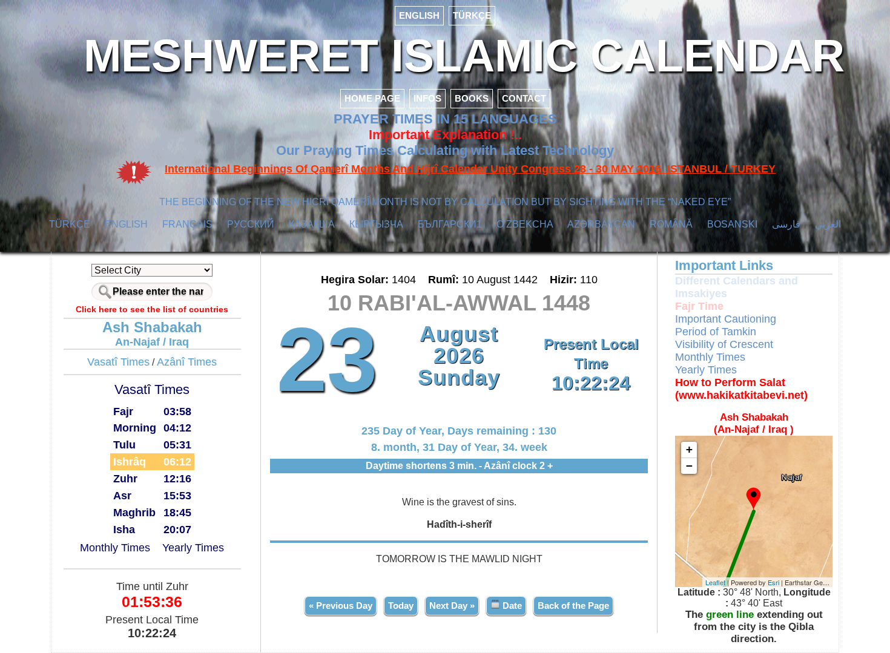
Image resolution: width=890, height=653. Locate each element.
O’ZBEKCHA (524, 224)
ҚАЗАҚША (312, 224)
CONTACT (524, 98)
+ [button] (689, 449)
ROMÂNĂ (671, 224)
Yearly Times (193, 548)
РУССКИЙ (250, 224)
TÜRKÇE (472, 15)
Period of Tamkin (715, 332)
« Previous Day (340, 605)
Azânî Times (187, 362)
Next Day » (452, 605)
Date (511, 605)
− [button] (689, 465)
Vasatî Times (118, 362)
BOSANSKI (732, 224)
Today (401, 605)
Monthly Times (115, 548)
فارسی (786, 224)
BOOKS (472, 98)
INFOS (427, 98)
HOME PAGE (372, 98)
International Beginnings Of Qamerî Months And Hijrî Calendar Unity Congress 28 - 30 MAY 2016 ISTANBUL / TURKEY (470, 169)
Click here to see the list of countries (152, 309)
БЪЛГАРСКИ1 (450, 224)
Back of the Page (573, 605)
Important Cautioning (725, 319)
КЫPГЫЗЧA (376, 224)
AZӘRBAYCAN (601, 224)
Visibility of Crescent (724, 344)
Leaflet (715, 582)
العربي (828, 224)
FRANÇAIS (187, 224)
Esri (773, 582)
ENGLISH (419, 15)
